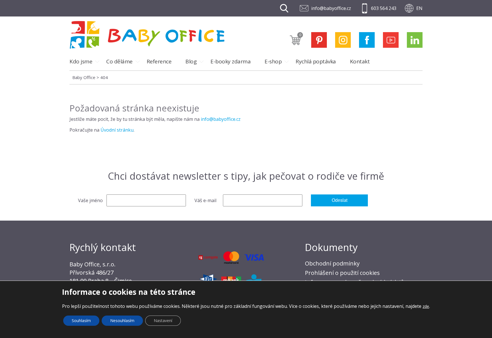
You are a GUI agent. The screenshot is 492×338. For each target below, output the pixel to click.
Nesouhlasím (122, 320)
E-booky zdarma (230, 61)
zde (426, 306)
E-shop (273, 61)
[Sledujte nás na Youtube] (391, 40)
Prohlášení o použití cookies (342, 273)
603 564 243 (383, 8)
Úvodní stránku (117, 130)
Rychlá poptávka (316, 61)
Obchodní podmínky (332, 263)
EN (419, 8)
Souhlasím (81, 320)
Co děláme (119, 61)
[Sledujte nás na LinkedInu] (415, 40)
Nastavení (163, 320)
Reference (159, 61)
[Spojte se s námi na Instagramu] (343, 40)
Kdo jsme (80, 61)
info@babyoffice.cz (331, 8)
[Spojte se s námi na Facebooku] (367, 40)
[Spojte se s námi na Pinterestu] (319, 40)
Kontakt (360, 61)
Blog (190, 61)
